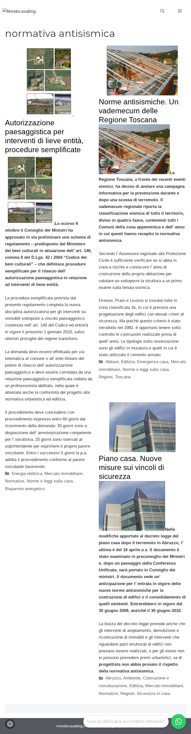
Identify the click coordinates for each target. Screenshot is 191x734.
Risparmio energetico (25, 488)
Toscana (123, 377)
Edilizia (128, 361)
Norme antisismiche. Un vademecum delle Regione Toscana (139, 111)
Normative (14, 481)
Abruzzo (113, 678)
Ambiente (132, 678)
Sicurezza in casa (153, 693)
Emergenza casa (152, 361)
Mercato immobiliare (63, 473)
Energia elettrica (27, 473)
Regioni (106, 377)
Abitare (112, 361)
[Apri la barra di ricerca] (162, 11)
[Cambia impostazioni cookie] (10, 724)
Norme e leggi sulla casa (50, 481)
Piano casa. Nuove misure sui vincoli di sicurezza (131, 467)
